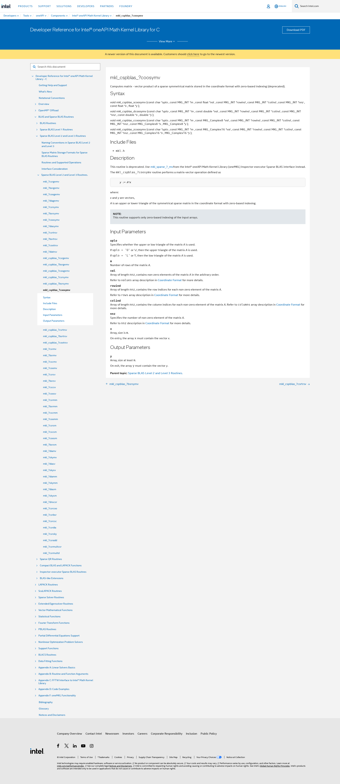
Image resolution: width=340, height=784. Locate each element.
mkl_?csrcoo (50, 508)
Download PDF (296, 30)
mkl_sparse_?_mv (162, 167)
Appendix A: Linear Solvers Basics (56, 667)
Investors (128, 733)
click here (193, 54)
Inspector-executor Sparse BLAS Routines (63, 571)
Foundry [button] (125, 6)
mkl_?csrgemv (51, 181)
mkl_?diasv (49, 463)
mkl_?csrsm (49, 425)
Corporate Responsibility (166, 733)
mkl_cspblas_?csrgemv (56, 258)
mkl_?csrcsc (50, 521)
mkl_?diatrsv (50, 251)
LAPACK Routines (48, 584)
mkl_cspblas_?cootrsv (55, 342)
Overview (43, 104)
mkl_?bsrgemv (51, 188)
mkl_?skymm (50, 482)
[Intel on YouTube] (83, 746)
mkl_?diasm (49, 489)
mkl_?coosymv (51, 219)
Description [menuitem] (49, 309)
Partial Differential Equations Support (59, 635)
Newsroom (112, 733)
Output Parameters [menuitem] (53, 320)
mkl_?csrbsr (49, 514)
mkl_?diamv (49, 451)
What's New (45, 91)
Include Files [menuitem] (50, 303)
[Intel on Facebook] (58, 746)
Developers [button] (85, 6)
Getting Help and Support (53, 85)
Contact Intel (94, 733)
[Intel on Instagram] (92, 746)
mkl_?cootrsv (50, 245)
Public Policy (209, 733)
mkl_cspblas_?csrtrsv (55, 329)
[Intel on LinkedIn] (75, 746)
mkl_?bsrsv (49, 380)
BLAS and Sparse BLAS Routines (56, 116)
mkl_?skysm (50, 495)
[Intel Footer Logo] (37, 751)
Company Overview (69, 733)
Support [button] (44, 6)
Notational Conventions (52, 98)
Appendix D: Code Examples (53, 689)
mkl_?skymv (50, 457)
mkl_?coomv (50, 368)
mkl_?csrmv (49, 349)
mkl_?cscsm (50, 431)
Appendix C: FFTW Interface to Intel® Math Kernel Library (65, 682)
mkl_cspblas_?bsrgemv (56, 264)
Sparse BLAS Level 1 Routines (56, 129)
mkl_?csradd (50, 540)
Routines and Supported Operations (61, 162)
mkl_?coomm (50, 419)
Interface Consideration (55, 168)
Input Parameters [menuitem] (52, 315)
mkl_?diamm (50, 476)
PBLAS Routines (47, 629)
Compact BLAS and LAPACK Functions (61, 565)
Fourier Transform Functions (54, 622)
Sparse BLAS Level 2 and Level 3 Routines (63, 135)
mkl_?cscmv (50, 361)
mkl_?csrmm (50, 400)
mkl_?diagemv (51, 200)
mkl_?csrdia (49, 527)
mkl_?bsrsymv (51, 213)
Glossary (44, 708)
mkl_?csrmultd (51, 553)
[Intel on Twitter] (66, 746)
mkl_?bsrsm (49, 444)
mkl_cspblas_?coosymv (56, 290)
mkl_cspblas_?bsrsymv (56, 283)
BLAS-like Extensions (51, 578)
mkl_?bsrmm (50, 406)
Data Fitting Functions (50, 661)
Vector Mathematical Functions (55, 610)
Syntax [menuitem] (46, 297)
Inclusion (191, 733)
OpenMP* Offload (48, 110)
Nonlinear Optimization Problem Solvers (60, 642)
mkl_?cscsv (49, 387)
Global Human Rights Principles (275, 766)
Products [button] (25, 6)
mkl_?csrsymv (51, 207)
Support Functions (48, 648)
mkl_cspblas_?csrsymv (56, 277)
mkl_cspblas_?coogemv (56, 270)
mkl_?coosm (50, 438)
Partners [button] (107, 6)
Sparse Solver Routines (51, 597)
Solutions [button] (64, 6)
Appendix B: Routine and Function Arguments (63, 673)
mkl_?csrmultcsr (52, 546)
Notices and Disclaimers (52, 715)
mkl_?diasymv (51, 226)
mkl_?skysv (49, 470)
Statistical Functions (49, 616)
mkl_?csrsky (50, 533)
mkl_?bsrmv (49, 355)
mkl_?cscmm (50, 412)
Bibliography (46, 702)
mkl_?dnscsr (50, 502)
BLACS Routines (47, 654)
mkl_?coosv (49, 393)
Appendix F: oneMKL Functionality (57, 695)
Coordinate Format (170, 280)
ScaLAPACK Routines (50, 591)
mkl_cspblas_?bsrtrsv (55, 336)
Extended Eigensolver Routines (55, 603)
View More (165, 41)
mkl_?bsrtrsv (50, 239)
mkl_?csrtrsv (50, 232)
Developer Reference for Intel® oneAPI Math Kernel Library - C (64, 78)
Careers (142, 733)
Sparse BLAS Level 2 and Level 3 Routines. (64, 174)
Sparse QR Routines (51, 559)
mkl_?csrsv (49, 374)
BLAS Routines (48, 123)
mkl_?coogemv (51, 194)
